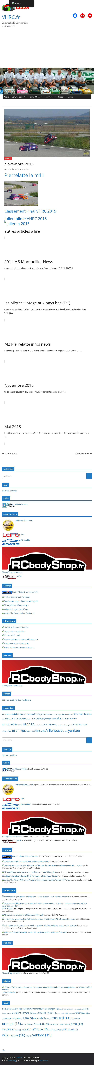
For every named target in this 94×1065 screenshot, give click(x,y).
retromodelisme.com (29, 639)
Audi (10, 714)
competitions (35, 97)
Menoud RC (25, 540)
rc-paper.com (19, 631)
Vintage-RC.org (22, 609)
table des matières (9, 491)
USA (33, 731)
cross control (22, 719)
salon (29, 731)
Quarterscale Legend (28, 601)
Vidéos (70, 97)
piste (69, 725)
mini (75, 719)
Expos (60, 97)
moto (20, 725)
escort (29, 719)
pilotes (66, 725)
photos (41, 725)
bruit (45, 714)
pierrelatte (59, 725)
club (3, 719)
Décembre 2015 (82, 453)
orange (29, 724)
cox (15, 718)
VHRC (38, 730)
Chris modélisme (24, 700)
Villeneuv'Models (21, 504)
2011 (6, 714)
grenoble (47, 719)
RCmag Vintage (22, 605)
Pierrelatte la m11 (24, 175)
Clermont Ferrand (83, 713)
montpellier (10, 724)
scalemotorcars (22, 643)
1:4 (3, 714)
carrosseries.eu (22, 627)
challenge (58, 714)
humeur (55, 719)
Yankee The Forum (27, 613)
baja (14, 714)
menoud (69, 718)
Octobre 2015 (11, 453)
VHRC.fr (11, 17)
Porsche (83, 724)
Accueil (7, 97)
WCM (19, 576)
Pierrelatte (25, 169)
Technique (49, 97)
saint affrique (17, 731)
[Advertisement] (47, 49)
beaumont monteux (25, 714)
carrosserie (50, 714)
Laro (22, 534)
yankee (74, 730)
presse (4, 731)
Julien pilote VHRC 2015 (25, 218)
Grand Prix (40, 719)
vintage (65, 731)
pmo (75, 724)
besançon (38, 714)
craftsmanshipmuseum (23, 520)
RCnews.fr (16, 635)
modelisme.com (23, 597)
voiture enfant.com (27, 647)
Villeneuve (54, 730)
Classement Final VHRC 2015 (30, 211)
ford (33, 718)
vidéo (43, 731)
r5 (7, 731)
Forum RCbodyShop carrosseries (25, 592)
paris (36, 725)
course (8, 158)
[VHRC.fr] (47, 69)
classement (70, 714)
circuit (64, 714)
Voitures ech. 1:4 (18, 97)
